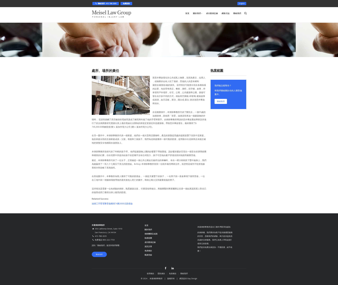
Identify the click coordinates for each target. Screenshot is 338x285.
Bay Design (192, 278)
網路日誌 (226, 13)
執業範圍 (148, 238)
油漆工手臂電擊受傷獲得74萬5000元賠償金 (112, 203)
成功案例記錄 (212, 13)
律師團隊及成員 (151, 233)
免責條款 (148, 250)
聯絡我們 (237, 13)
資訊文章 (148, 246)
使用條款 (150, 273)
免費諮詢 (126, 3)
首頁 (187, 13)
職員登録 (148, 255)
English (242, 3)
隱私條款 (162, 273)
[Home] (111, 13)
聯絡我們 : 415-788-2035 (107, 3)
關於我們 (197, 13)
